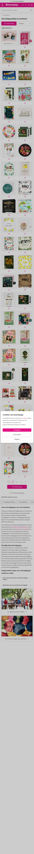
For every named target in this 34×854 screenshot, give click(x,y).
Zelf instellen (17, 434)
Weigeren (17, 439)
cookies (24, 418)
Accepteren (17, 430)
